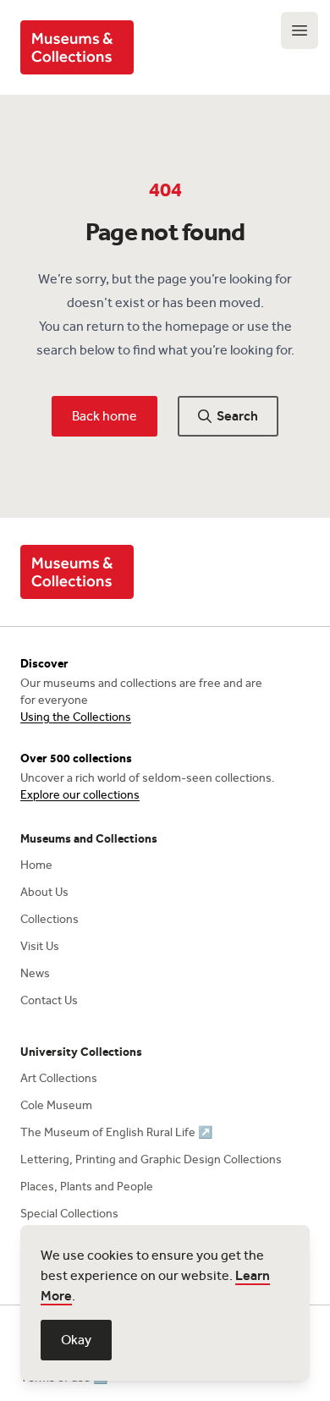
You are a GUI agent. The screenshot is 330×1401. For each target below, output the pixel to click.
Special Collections (69, 1213)
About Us (44, 892)
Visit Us (39, 946)
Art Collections (58, 1078)
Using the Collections (75, 717)
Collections (49, 919)
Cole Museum (56, 1105)
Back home (104, 416)
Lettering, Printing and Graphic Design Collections (151, 1159)
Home (36, 865)
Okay (76, 1340)
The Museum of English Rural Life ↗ (116, 1132)
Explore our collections (80, 795)
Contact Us (49, 1000)
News (35, 973)
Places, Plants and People (86, 1186)
